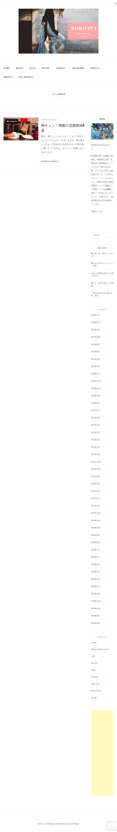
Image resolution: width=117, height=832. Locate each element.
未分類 (94, 698)
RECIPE (46, 68)
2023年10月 (96, 337)
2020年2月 (95, 579)
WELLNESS (12, 121)
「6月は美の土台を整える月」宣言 (101, 294)
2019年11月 (96, 601)
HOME (7, 68)
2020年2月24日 (49, 119)
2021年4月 (95, 484)
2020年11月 (96, 520)
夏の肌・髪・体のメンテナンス (102, 254)
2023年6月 (95, 352)
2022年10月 (96, 396)
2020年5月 (95, 557)
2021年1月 (95, 506)
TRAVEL (94, 677)
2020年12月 (96, 513)
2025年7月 (95, 315)
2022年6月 (95, 418)
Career (93, 642)
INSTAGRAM (78, 68)
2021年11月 (96, 462)
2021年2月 (95, 498)
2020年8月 (95, 542)
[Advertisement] (102, 753)
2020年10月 (96, 528)
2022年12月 (96, 381)
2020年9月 (95, 535)
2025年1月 (95, 330)
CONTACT (61, 68)
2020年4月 (95, 564)
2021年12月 (96, 454)
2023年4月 (95, 359)
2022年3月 (95, 432)
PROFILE (95, 68)
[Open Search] (116, 3)
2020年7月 (95, 550)
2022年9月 (95, 403)
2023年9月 (95, 344)
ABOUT (19, 68)
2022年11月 (96, 388)
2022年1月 (95, 447)
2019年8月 (95, 623)
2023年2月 (95, 366)
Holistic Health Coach (100, 649)
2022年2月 (95, 440)
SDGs (93, 670)
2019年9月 (95, 616)
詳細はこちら (97, 211)
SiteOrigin (75, 824)
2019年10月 (96, 608)
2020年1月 (95, 586)
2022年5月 (95, 425)
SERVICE (8, 77)
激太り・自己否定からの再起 (102, 284)
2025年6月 (95, 322)
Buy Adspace (26, 77)
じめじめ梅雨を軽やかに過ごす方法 (102, 274)
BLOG (32, 68)
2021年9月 (95, 476)
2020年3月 (95, 572)
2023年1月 (95, 374)
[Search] (110, 234)
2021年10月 (96, 469)
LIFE (93, 656)
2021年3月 (95, 491)
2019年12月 (96, 594)
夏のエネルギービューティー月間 (102, 264)
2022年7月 (95, 410)
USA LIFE (95, 684)
